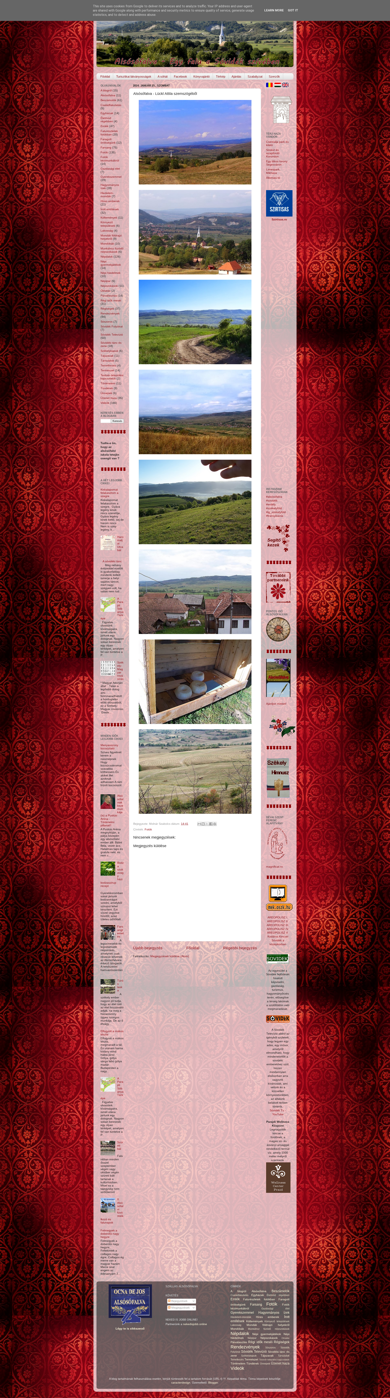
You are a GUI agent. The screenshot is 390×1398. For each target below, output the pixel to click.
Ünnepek (106, 393)
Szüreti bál (120, 1145)
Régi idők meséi (111, 300)
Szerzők (274, 76)
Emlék (104, 126)
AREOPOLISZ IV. (278, 929)
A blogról (106, 90)
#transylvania (274, 515)
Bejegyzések (178, 1301)
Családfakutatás (111, 105)
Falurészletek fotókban (109, 133)
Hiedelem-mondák (107, 195)
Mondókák (107, 243)
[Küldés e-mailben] (199, 824)
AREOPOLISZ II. (277, 921)
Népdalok (107, 256)
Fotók (148, 829)
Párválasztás (109, 295)
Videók (105, 402)
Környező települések (108, 224)
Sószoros (107, 321)
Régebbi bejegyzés (240, 948)
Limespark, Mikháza (273, 171)
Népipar (106, 281)
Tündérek (107, 388)
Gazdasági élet (110, 168)
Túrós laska (120, 985)
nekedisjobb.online (195, 1324)
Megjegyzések (180, 1307)
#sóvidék (271, 500)
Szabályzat (255, 76)
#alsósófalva (274, 496)
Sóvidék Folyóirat (112, 326)
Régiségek (107, 308)
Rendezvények (110, 313)
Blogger (213, 1382)
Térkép (220, 76)
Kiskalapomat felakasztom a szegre (109, 493)
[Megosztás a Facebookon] (211, 824)
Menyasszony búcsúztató (109, 747)
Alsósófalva (108, 95)
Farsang (106, 147)
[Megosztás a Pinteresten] (215, 824)
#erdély (271, 504)
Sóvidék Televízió (112, 334)
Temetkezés (108, 365)
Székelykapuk (109, 350)
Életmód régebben (107, 120)
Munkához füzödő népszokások (112, 250)
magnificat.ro (274, 866)
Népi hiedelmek (110, 272)
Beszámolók (108, 100)
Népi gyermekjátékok (111, 263)
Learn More (274, 10)
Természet (107, 370)
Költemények (109, 217)
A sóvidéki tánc (112, 561)
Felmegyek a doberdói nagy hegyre (110, 1234)
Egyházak (107, 113)
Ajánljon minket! (276, 703)
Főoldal (105, 76)
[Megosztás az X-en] (207, 824)
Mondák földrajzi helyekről (111, 237)
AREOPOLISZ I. (278, 917)
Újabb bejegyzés (147, 948)
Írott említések (110, 209)
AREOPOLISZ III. (278, 925)
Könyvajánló (201, 76)
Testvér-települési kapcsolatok (112, 377)
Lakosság (107, 230)
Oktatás (105, 290)
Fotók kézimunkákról (110, 159)
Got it (293, 10)
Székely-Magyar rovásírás (120, 671)
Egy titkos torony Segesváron (276, 163)
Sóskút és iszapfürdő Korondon (273, 153)
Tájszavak (107, 355)
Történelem (108, 383)
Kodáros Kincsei (278, 936)
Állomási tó (273, 177)
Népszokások (109, 285)
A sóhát (163, 76)
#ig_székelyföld (276, 512)
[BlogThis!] (203, 824)
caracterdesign (180, 1382)
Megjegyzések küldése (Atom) (169, 956)
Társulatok (107, 360)
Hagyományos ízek (274, 1312)
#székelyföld (274, 508)
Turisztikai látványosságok (133, 76)
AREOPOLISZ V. (277, 932)
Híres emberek (110, 201)
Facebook (180, 76)
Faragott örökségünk (108, 141)
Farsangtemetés (120, 931)
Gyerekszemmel (111, 176)
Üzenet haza (109, 398)
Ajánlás (236, 76)
